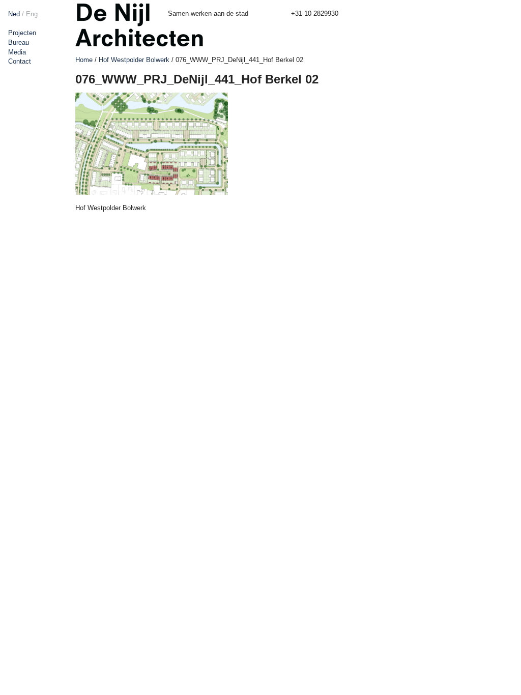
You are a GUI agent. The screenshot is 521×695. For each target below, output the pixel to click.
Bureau (18, 42)
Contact (19, 61)
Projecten (22, 33)
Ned (14, 14)
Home (84, 60)
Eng (32, 14)
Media (17, 52)
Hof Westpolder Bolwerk (134, 60)
